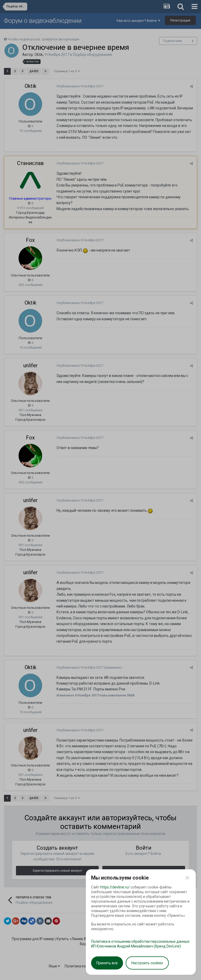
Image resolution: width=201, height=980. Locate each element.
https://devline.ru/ (115, 887)
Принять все (107, 963)
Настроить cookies (147, 963)
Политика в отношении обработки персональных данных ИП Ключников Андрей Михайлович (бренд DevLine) (140, 943)
